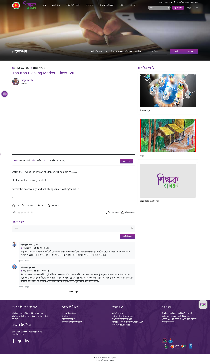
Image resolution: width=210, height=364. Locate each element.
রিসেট (190, 51)
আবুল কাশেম (27, 80)
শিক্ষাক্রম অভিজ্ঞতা (107, 5)
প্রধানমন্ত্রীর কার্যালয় (69, 313)
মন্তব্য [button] (27, 261)
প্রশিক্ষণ (133, 5)
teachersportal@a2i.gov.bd (180, 313)
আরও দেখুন (73, 292)
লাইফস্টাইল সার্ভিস (73, 5)
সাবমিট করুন (127, 236)
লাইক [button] (21, 261)
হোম (44, 5)
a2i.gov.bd (125, 325)
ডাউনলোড (126, 161)
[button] (13, 205)
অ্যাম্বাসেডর (90, 5)
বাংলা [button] (189, 8)
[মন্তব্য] (73, 228)
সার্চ (176, 51)
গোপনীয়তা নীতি (18, 335)
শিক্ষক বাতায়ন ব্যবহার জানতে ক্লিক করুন (27, 332)
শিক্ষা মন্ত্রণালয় (67, 316)
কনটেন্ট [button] (55, 5)
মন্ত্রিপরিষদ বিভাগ (68, 319)
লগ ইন (179, 8)
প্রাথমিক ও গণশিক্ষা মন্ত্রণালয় (72, 322)
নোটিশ (122, 5)
